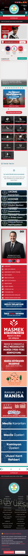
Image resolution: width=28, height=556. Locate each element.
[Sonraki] (25, 50)
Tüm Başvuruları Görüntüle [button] (14, 112)
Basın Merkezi (20, 519)
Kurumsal (7, 501)
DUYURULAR (14, 18)
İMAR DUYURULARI (9, 277)
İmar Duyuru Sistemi (7, 523)
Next (26, 16)
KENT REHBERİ (7, 147)
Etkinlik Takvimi (20, 523)
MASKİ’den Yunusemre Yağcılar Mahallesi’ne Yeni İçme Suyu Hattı (12, 81)
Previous (1, 16)
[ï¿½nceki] (2, 50)
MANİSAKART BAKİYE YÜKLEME (12, 272)
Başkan (7, 496)
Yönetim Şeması (7, 507)
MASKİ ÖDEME (20, 130)
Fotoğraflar (6, 253)
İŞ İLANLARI (7, 156)
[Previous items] (4, 99)
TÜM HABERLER (22, 58)
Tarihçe (21, 501)
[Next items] (24, 99)
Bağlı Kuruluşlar (7, 512)
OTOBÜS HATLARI (20, 147)
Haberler (7, 521)
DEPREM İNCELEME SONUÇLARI (12, 295)
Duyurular (20, 521)
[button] (14, 98)
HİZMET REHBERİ (9, 286)
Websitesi (5, 256)
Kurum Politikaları (21, 516)
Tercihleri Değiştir (20, 552)
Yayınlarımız (20, 525)
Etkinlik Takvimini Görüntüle (14, 183)
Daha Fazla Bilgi (6, 549)
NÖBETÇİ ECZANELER (10, 269)
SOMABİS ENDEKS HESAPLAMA (12, 297)
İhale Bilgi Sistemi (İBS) (21, 512)
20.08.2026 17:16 (5, 83)
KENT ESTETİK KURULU (10, 280)
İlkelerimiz (7, 505)
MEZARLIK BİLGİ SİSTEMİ (7, 138)
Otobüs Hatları (21, 514)
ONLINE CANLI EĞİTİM (21, 121)
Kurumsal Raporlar (20, 510)
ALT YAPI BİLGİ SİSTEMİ (7, 130)
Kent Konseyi (7, 514)
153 (24, 6)
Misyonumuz (7, 503)
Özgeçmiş (5, 250)
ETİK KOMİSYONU (9, 292)
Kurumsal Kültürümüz (21, 505)
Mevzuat (20, 507)
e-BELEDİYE (7, 121)
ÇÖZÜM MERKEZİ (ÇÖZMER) (20, 138)
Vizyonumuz (20, 503)
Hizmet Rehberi (7, 510)
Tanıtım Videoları (20, 528)
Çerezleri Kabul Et (8, 552)
